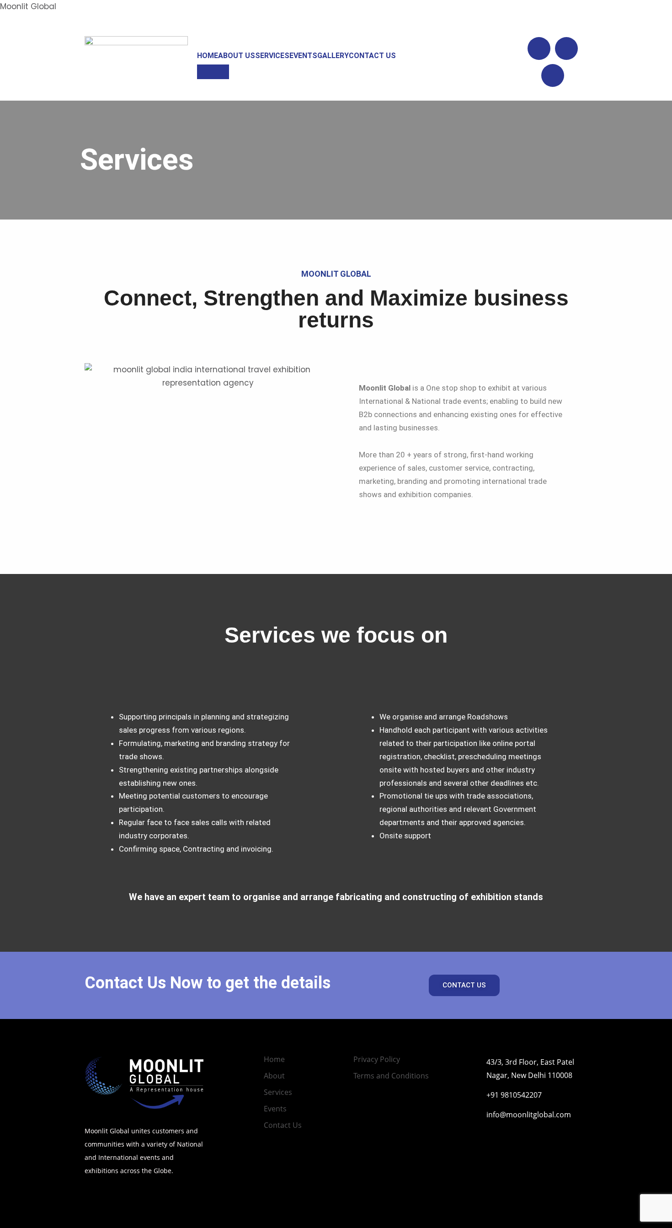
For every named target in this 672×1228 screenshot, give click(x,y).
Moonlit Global (28, 6)
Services (272, 55)
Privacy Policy (376, 1059)
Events (303, 55)
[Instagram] (552, 75)
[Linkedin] (539, 48)
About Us (236, 55)
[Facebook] (566, 48)
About (274, 1076)
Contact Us (372, 55)
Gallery (333, 55)
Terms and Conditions (391, 1076)
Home (207, 55)
